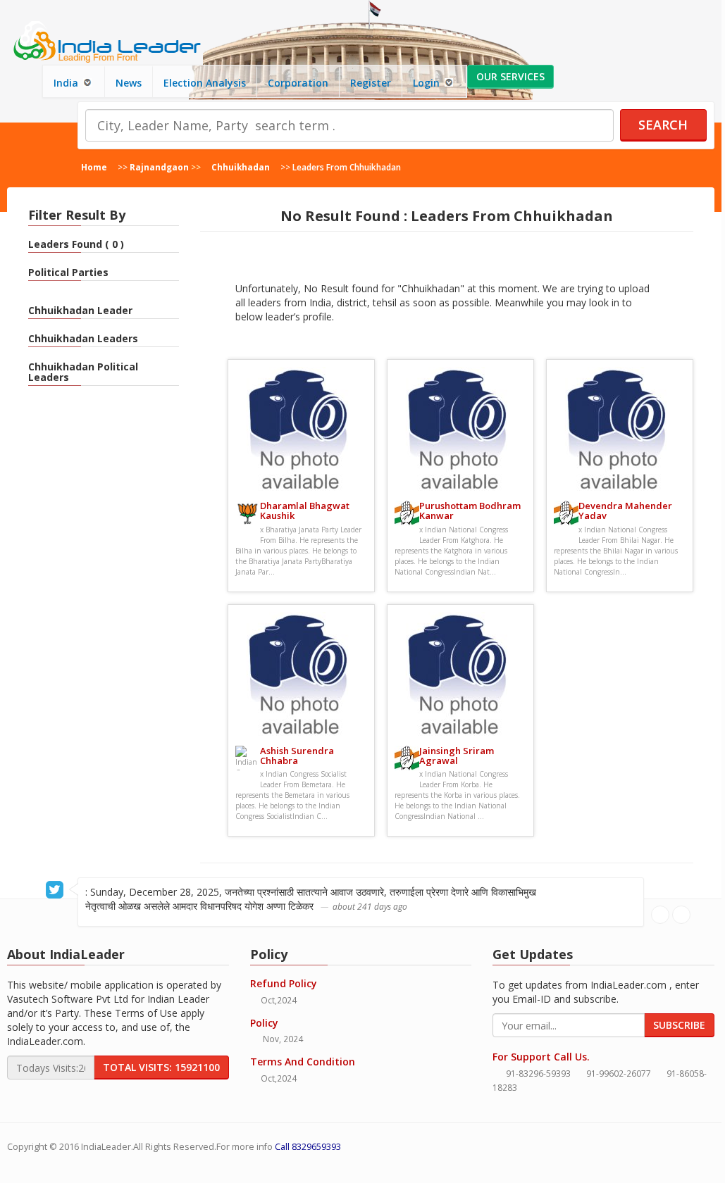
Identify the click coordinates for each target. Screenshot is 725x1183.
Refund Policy (283, 983)
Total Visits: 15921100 (161, 1067)
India (67, 82)
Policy (264, 1022)
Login (427, 82)
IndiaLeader (106, 1147)
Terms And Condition (302, 1061)
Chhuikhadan (240, 167)
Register (370, 82)
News (129, 82)
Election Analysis (204, 82)
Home (94, 167)
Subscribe (679, 1025)
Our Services (510, 76)
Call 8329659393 (308, 1147)
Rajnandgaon (159, 167)
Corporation (298, 82)
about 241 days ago (370, 906)
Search (663, 124)
